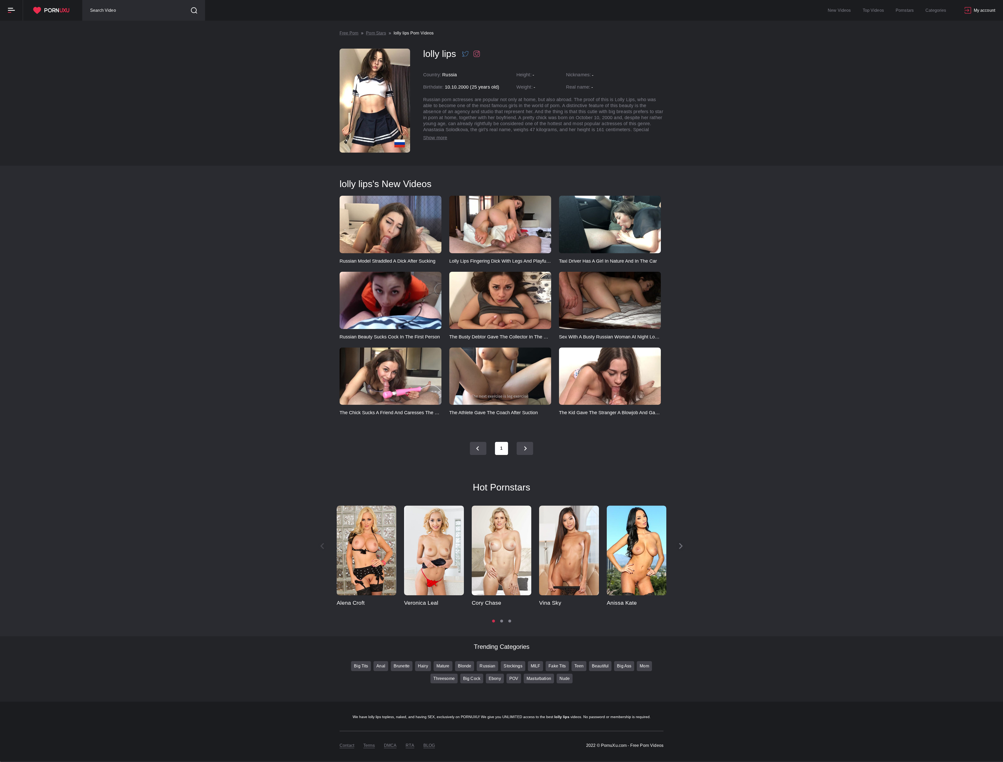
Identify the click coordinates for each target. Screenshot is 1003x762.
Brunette (402, 666)
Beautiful (600, 666)
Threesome (444, 678)
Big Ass (624, 666)
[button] (681, 546)
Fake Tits (557, 666)
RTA (410, 745)
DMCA (390, 745)
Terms (369, 745)
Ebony (495, 678)
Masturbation (539, 678)
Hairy (423, 666)
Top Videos (873, 10)
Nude (564, 678)
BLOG (429, 745)
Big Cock (471, 678)
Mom (644, 666)
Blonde (464, 666)
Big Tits (361, 666)
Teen (579, 666)
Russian (487, 666)
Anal (380, 666)
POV (513, 678)
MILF (535, 666)
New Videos (839, 10)
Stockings (513, 666)
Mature (443, 666)
